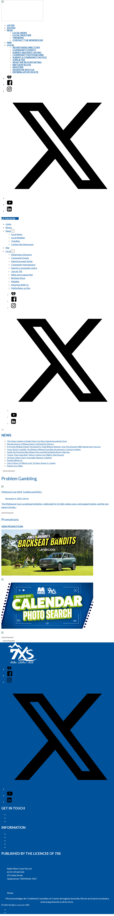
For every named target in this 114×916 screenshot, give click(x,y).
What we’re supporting (27, 62)
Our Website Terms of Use (19, 843)
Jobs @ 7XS (19, 59)
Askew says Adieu (15, 466)
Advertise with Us (15, 814)
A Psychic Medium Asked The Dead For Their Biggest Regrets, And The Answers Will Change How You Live (54, 446)
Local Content (13, 847)
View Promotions (12, 526)
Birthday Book (22, 64)
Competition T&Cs (16, 837)
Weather (18, 67)
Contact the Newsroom (28, 40)
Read (10, 30)
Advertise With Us (23, 69)
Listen (10, 25)
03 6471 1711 (20, 893)
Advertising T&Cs (15, 840)
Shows (11, 27)
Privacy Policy (14, 833)
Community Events (24, 50)
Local (10, 45)
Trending (18, 37)
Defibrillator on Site (26, 72)
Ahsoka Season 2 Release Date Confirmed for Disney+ (30, 444)
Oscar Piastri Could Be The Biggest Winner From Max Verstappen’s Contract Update (44, 449)
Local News (20, 32)
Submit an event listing (27, 52)
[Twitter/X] (60, 198)
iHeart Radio (12, 912)
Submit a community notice (30, 57)
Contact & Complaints (17, 821)
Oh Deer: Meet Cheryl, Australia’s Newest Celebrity (29, 457)
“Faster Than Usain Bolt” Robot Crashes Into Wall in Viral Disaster (35, 455)
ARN (9, 909)
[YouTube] (10, 204)
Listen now (8, 218)
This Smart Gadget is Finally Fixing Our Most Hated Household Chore (37, 441)
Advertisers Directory (26, 47)
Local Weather (22, 35)
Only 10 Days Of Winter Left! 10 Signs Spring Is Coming (31, 463)
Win (9, 42)
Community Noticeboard (28, 54)
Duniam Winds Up (14, 460)
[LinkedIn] (9, 211)
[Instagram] (9, 91)
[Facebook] (10, 84)
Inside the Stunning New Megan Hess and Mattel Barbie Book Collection (38, 452)
